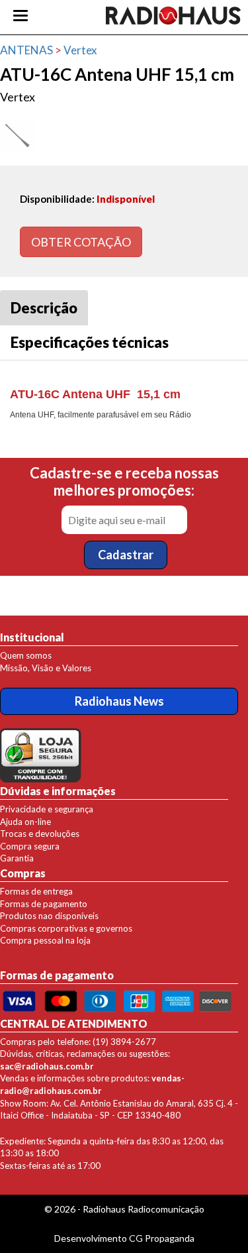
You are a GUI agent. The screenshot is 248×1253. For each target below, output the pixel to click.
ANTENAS (26, 50)
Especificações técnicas (90, 342)
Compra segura (30, 846)
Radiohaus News (119, 701)
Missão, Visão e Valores (45, 668)
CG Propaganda (161, 1238)
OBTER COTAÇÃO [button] (81, 242)
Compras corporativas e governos (66, 928)
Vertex (80, 50)
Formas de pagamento (43, 904)
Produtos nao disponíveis (49, 915)
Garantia (17, 858)
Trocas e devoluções (39, 833)
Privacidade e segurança (46, 809)
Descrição (44, 308)
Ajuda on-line (25, 821)
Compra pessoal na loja (45, 940)
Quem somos (26, 655)
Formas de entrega (36, 891)
